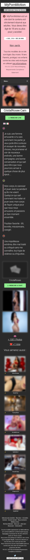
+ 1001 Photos (15, 339)
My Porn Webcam (8, 524)
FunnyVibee (15, 412)
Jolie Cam (23, 524)
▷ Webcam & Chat (15, 285)
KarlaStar (15, 393)
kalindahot (15, 452)
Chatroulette (18, 526)
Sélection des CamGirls (8, 518)
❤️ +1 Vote (15, 344)
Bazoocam (11, 526)
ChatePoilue (15, 471)
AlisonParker (15, 373)
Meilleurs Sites (15, 522)
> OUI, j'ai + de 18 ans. (15, 38)
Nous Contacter (22, 520)
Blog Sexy (18, 518)
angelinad (15, 511)
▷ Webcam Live (15, 117)
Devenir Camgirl (12, 520)
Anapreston (15, 491)
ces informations (19, 63)
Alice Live (16, 524)
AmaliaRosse (15, 432)
